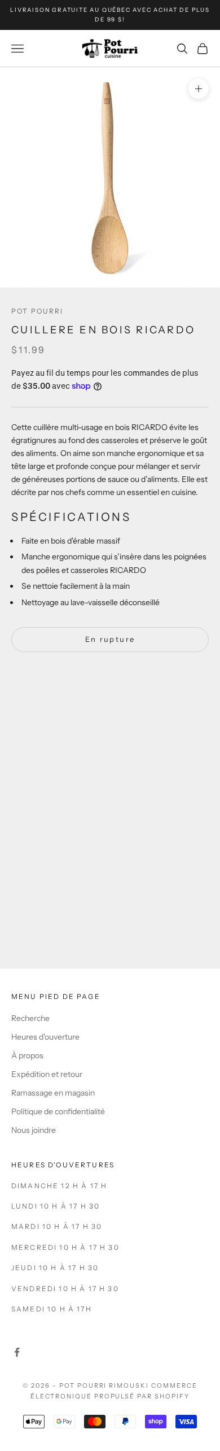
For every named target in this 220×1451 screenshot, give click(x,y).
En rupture (110, 639)
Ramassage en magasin (53, 1093)
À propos (27, 1055)
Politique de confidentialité (58, 1111)
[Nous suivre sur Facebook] (17, 1352)
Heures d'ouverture (45, 1037)
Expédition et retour (46, 1074)
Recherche (30, 1018)
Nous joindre (33, 1130)
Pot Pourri (37, 311)
